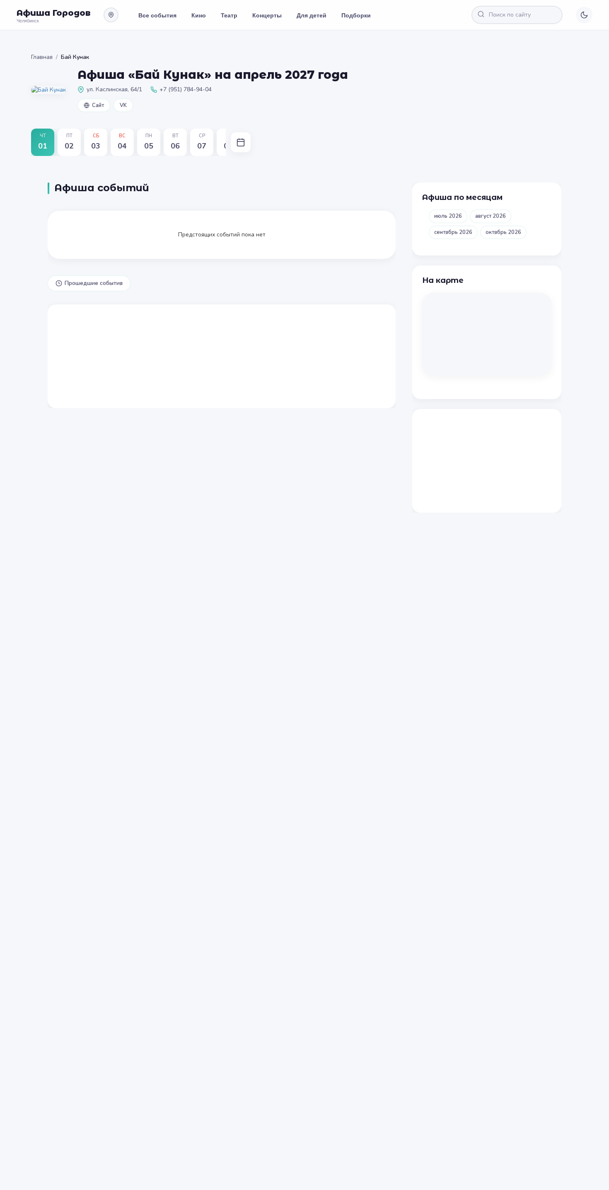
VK (123, 105)
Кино (198, 15)
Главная (42, 57)
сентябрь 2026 (453, 232)
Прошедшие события (94, 283)
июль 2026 (448, 216)
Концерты (267, 15)
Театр (229, 15)
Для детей (311, 15)
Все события (157, 15)
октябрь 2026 (503, 232)
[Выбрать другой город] (111, 14)
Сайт (98, 105)
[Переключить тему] (584, 15)
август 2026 (490, 216)
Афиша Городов (53, 13)
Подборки (356, 15)
